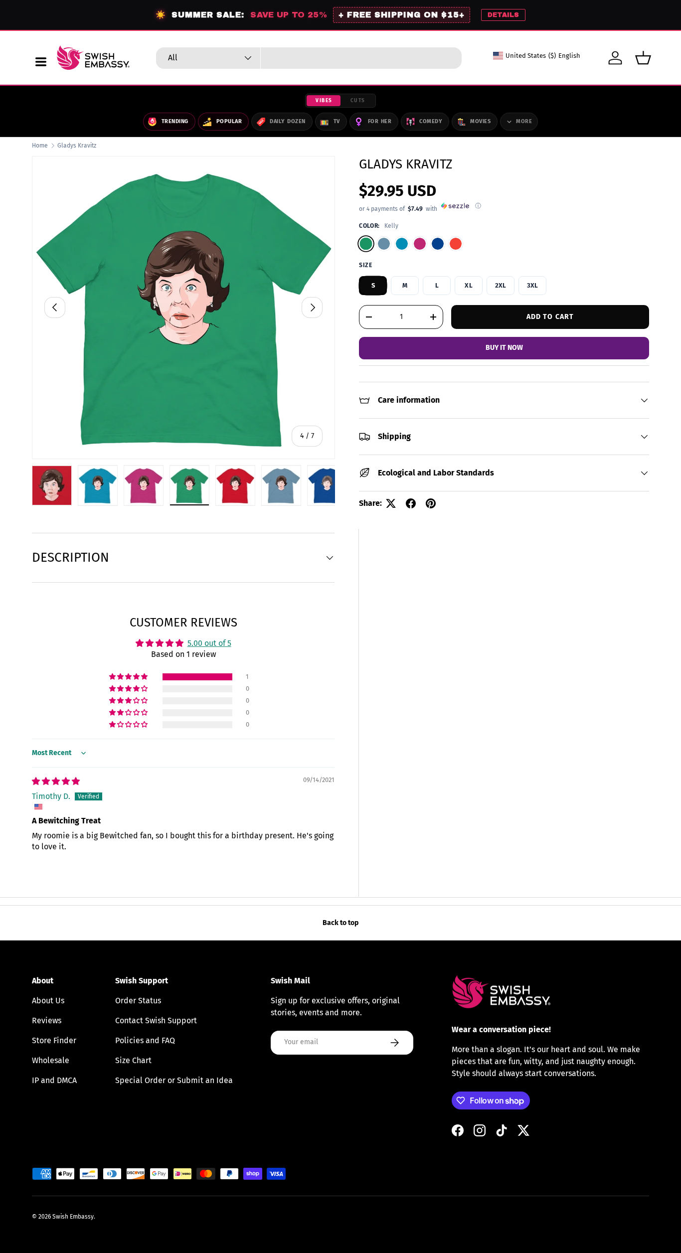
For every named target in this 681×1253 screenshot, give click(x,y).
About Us (48, 1000)
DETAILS (503, 14)
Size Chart (133, 1060)
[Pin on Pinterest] (431, 503)
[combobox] (309, 58)
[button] (643, 58)
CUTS (357, 101)
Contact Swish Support (156, 1020)
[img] (56, 781)
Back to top (340, 923)
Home (40, 145)
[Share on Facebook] (411, 503)
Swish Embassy (73, 1216)
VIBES (324, 101)
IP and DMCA (54, 1080)
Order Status (138, 1000)
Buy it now (504, 347)
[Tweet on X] (391, 503)
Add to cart (550, 316)
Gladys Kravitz (76, 145)
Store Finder (54, 1040)
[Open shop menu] (41, 62)
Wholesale (50, 1060)
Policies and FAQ (145, 1040)
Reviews (46, 1020)
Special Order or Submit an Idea (174, 1080)
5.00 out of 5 (209, 643)
